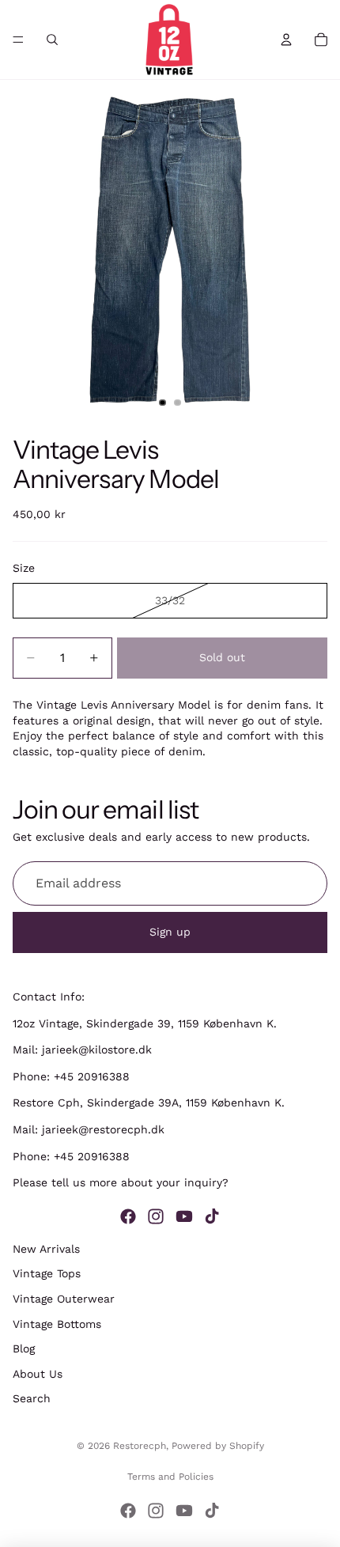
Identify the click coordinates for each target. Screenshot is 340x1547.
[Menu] (18, 39)
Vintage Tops (47, 1273)
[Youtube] (184, 1215)
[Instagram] (155, 1215)
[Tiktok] (211, 1215)
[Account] (286, 39)
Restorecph (139, 1445)
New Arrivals (46, 1248)
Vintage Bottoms (57, 1323)
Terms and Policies (170, 1476)
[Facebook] (128, 1215)
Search (32, 1398)
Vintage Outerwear (64, 1298)
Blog (24, 1348)
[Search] (52, 39)
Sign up (170, 931)
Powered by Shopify (218, 1445)
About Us (37, 1373)
